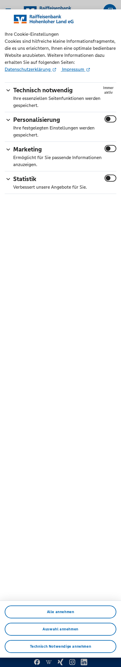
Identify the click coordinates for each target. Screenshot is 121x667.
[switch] (110, 118)
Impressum (73, 69)
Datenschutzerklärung (28, 69)
